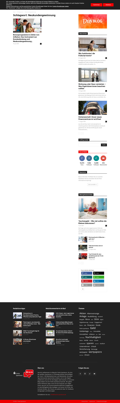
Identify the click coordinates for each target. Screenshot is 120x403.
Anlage (83, 316)
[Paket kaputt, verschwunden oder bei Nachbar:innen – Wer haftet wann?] (17, 324)
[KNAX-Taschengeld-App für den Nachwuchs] (17, 333)
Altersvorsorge (93, 313)
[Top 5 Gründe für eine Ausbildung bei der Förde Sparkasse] (82, 256)
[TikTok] (89, 374)
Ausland (100, 316)
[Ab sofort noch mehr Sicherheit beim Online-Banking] (50, 342)
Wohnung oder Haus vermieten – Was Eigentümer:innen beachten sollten (92, 86)
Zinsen (87, 355)
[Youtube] (94, 374)
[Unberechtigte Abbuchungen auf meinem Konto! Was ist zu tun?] (50, 324)
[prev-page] (79, 133)
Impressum (92, 401)
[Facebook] (80, 374)
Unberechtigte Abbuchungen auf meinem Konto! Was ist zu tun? (64, 323)
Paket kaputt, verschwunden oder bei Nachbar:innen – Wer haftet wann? (31, 323)
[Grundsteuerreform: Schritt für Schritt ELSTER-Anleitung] (50, 333)
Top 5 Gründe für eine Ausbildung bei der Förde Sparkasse (96, 255)
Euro (81, 325)
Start (14, 12)
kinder (103, 334)
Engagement (98, 322)
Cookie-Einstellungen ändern (61, 6)
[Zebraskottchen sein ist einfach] (82, 248)
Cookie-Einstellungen (102, 401)
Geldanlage (84, 331)
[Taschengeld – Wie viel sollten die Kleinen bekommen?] (92, 208)
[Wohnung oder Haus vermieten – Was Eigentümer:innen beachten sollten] (92, 75)
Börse (87, 319)
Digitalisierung (84, 322)
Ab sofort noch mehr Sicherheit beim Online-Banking (63, 341)
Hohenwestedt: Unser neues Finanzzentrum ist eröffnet (90, 118)
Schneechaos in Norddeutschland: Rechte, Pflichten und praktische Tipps (32, 315)
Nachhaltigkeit (93, 337)
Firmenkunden (17, 31)
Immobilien (84, 334)
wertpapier (83, 352)
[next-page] (82, 133)
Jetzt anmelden (92, 184)
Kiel (100, 334)
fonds (98, 325)
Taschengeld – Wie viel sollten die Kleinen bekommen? (92, 222)
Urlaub (93, 346)
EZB (85, 325)
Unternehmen (85, 346)
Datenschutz (85, 401)
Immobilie (96, 331)
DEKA (96, 319)
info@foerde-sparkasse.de (58, 394)
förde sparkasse (84, 328)
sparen (90, 343)
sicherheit (82, 343)
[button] (86, 273)
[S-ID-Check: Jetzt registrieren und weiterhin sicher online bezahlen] (50, 315)
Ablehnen (108, 5)
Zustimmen (96, 5)
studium (102, 343)
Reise (81, 340)
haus (91, 331)
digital (101, 319)
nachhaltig (82, 337)
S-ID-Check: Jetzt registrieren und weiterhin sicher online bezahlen (65, 315)
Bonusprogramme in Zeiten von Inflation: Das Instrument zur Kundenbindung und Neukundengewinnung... (26, 38)
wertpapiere (95, 352)
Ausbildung (92, 316)
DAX (92, 319)
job (96, 334)
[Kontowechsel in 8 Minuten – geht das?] (82, 239)
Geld (93, 328)
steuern (97, 343)
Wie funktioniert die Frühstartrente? (86, 54)
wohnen (81, 355)
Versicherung (85, 349)
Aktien (83, 313)
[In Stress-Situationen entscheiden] (17, 342)
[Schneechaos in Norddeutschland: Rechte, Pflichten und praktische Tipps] (17, 315)
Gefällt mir (82, 156)
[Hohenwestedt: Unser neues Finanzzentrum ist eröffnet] (92, 108)
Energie (91, 322)
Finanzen (91, 325)
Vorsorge (94, 349)
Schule (96, 340)
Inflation (92, 334)
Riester (91, 340)
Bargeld (82, 319)
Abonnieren (103, 156)
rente (86, 340)
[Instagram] (85, 373)
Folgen (89, 156)
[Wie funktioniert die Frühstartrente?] (92, 44)
